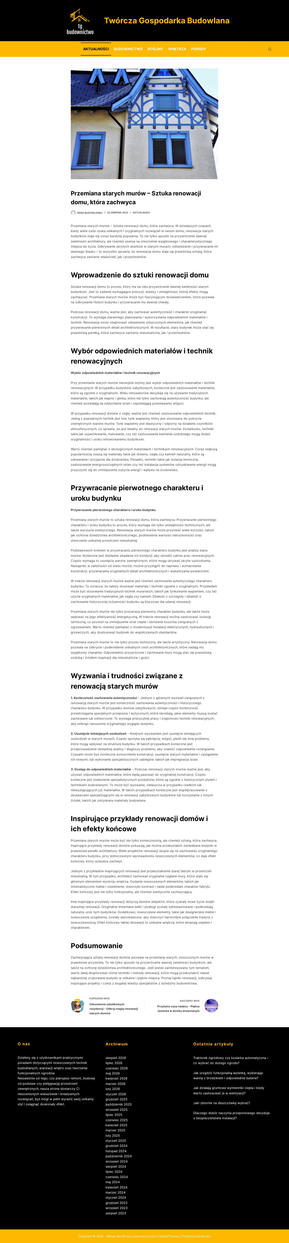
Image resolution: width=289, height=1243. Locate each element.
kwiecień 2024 (116, 1187)
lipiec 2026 (114, 1063)
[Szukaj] (269, 49)
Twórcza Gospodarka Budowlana (167, 20)
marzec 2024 (115, 1192)
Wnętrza (177, 49)
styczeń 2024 (116, 1197)
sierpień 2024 (116, 1166)
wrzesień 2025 (117, 1110)
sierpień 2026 (116, 1058)
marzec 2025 (115, 1130)
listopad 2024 (116, 1151)
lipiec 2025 (114, 1115)
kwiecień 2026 (116, 1078)
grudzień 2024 (116, 1146)
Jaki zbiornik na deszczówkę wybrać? (221, 1103)
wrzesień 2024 (117, 1161)
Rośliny (155, 49)
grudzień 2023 (116, 1203)
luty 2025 (113, 1135)
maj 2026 (113, 1073)
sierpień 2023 (116, 1213)
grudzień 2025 (116, 1099)
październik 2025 (119, 1104)
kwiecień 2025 (116, 1125)
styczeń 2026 (116, 1094)
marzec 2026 (115, 1084)
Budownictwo (128, 49)
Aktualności (96, 49)
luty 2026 (113, 1089)
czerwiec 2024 (117, 1177)
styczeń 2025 (116, 1141)
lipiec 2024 (114, 1172)
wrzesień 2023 (117, 1208)
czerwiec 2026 (117, 1068)
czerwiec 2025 (117, 1120)
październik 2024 (119, 1156)
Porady (198, 49)
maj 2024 (113, 1182)
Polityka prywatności (196, 1236)
